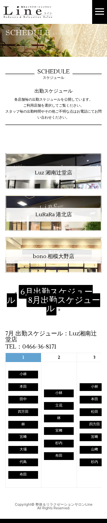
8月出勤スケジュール (64, 304)
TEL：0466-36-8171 (30, 347)
